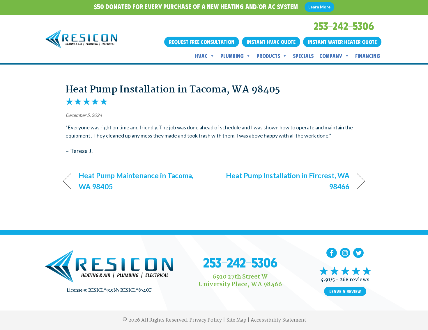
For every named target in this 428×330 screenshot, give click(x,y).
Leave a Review (345, 291)
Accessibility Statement (278, 320)
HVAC (201, 56)
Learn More (319, 6)
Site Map (236, 320)
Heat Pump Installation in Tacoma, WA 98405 (173, 90)
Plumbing (232, 56)
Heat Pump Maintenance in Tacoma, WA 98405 (136, 181)
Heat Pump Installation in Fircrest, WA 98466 (286, 181)
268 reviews (354, 280)
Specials (303, 56)
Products (268, 56)
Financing (367, 56)
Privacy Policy (206, 320)
